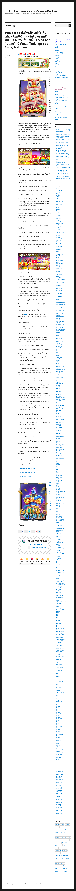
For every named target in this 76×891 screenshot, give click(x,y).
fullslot (56, 108)
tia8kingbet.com (59, 597)
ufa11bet (58, 611)
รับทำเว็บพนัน (58, 698)
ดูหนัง (56, 111)
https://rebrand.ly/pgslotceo (26, 468)
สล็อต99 (57, 720)
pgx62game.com (60, 496)
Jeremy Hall (35, 544)
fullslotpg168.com (60, 316)
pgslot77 (58, 486)
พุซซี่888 (58, 689)
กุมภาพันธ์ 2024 (59, 813)
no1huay (58, 438)
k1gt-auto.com (59, 365)
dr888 (57, 287)
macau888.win (59, 404)
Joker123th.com (59, 360)
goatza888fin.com (60, 330)
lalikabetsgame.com (60, 372)
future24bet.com (60, 321)
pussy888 (57, 58)
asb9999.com (59, 231)
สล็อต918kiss (59, 718)
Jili (56, 349)
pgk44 (57, 478)
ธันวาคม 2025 (59, 782)
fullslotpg (58, 315)
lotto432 (58, 388)
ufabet (57, 619)
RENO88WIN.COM (60, 520)
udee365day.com (60, 609)
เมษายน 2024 (59, 812)
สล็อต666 (58, 709)
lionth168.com (59, 377)
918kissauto (58, 214)
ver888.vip (58, 642)
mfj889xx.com (59, 418)
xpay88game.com (60, 656)
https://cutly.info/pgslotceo (26, 472)
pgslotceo (7, 55)
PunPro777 (58, 510)
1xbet (57, 199)
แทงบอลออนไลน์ (59, 757)
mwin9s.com (59, 427)
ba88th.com (58, 234)
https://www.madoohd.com (61, 92)
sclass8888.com (59, 542)
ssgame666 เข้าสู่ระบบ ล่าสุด (62, 580)
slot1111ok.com (59, 564)
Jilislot (57, 351)
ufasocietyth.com (60, 631)
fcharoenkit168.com (60, 302)
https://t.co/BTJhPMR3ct (50, 506)
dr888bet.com (59, 288)
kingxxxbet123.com (60, 369)
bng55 (57, 262)
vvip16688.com (59, 647)
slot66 (56, 49)
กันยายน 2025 (59, 787)
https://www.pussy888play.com (62, 99)
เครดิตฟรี (58, 745)
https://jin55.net (58, 46)
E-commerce (59, 291)
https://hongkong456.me (61, 117)
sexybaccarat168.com (61, 549)
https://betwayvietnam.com (61, 77)
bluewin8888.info (60, 260)
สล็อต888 (57, 55)
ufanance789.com (60, 628)
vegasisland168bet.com (61, 639)
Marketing (58, 411)
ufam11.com (58, 623)
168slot (57, 193)
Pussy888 (58, 514)
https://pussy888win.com (61, 100)
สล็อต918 (58, 717)
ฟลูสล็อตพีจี (58, 690)
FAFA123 (58, 299)
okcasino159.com (60, 443)
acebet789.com (59, 223)
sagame (56, 94)
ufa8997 (58, 616)
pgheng (57, 472)
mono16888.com (60, 422)
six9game (58, 556)
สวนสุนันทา (58, 739)
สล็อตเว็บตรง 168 (59, 734)
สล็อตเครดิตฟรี (59, 731)
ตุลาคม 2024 (58, 804)
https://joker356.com (60, 72)
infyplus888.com (60, 348)
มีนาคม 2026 (59, 777)
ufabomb (58, 620)
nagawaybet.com (60, 429)
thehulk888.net (59, 595)
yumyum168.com (60, 661)
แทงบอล (57, 756)
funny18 (56, 67)
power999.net (59, 502)
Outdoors (58, 450)
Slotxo (57, 567)
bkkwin (57, 259)
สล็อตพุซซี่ (58, 725)
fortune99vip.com (60, 310)
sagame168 (58, 533)
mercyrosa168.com (60, 416)
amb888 (58, 229)
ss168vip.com (59, 575)
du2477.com (59, 290)
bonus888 (58, 266)
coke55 (57, 281)
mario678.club (59, 408)
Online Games (59, 447)
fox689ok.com (59, 312)
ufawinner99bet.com (61, 633)
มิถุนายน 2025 (59, 791)
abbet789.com (59, 220)
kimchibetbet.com (60, 366)
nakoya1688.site (59, 430)
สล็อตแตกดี (58, 737)
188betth (58, 198)
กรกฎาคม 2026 (59, 771)
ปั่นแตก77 (58, 686)
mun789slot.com (60, 425)
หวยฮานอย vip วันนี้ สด (61, 742)
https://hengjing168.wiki (60, 44)
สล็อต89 (57, 715)
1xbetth (56, 66)
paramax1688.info (60, 458)
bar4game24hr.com (60, 238)
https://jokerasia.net (59, 78)
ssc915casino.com (60, 578)
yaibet (57, 658)
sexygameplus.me (60, 552)
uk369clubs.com (60, 634)
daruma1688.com (60, 284)
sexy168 (58, 545)
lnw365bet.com (59, 383)
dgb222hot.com (59, 285)
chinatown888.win (60, 279)
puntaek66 (58, 513)
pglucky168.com (59, 480)
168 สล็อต (58, 189)
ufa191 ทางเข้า (59, 612)
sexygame (58, 550)
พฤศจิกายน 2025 (59, 784)
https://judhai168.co (59, 52)
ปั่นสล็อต (57, 683)
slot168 (57, 566)
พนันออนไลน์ (58, 687)
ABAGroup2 (58, 218)
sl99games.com (59, 559)
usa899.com (59, 636)
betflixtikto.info (59, 246)
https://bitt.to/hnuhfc (24, 476)
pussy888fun (59, 516)
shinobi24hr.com (60, 553)
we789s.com (59, 651)
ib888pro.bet (59, 344)
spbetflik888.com (60, 570)
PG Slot (57, 463)
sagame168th (59, 535)
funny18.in (58, 319)
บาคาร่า (57, 678)
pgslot (56, 80)
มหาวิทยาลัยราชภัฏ (60, 692)
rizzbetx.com (59, 525)
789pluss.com (59, 206)
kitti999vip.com (59, 371)
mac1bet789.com (60, 400)
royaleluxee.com (59, 530)
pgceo (25, 314)
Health (57, 337)
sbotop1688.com (60, 541)
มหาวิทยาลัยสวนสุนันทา (61, 693)
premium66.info (60, 503)
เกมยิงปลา (58, 743)
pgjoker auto (59, 475)
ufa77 (57, 614)
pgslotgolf (58, 494)
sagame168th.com (60, 536)
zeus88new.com (59, 667)
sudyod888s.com (60, 583)
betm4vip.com (59, 249)
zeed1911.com (59, 664)
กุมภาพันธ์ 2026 (59, 779)
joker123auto (59, 357)
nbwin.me (58, 433)
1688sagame (59, 190)
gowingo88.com (59, 333)
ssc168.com (58, 577)
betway (57, 251)
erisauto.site (59, 296)
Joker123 (58, 355)
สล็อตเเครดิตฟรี (59, 736)
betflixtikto (58, 245)
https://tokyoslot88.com (60, 75)
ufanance (58, 626)
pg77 (57, 466)
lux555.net (58, 396)
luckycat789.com (60, 391)
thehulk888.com (60, 594)
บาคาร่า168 (58, 679)
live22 (56, 110)
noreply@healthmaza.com (38, 547)
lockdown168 (59, 385)
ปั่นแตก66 (58, 684)
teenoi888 (58, 591)
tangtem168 (58, 587)
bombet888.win (59, 263)
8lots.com (58, 207)
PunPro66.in (59, 508)
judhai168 (58, 363)
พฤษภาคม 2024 (59, 810)
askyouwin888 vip (60, 232)
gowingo (58, 332)
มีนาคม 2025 (59, 796)
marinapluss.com (60, 405)
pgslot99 (58, 489)
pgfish (57, 469)
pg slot (56, 103)
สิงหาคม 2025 (59, 788)
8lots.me (58, 210)
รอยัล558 (58, 697)
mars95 (57, 413)
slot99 (56, 47)
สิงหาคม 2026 (59, 770)
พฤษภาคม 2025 (59, 793)
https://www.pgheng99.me (61, 106)
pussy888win (59, 517)
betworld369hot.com (61, 254)
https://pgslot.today (59, 57)
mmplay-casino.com (61, 421)
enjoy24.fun (58, 295)
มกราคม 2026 (59, 780)
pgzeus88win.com (60, 497)
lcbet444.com (59, 374)
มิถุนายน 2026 (59, 773)
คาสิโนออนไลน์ (59, 670)
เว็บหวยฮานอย (59, 754)
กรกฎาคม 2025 (59, 790)
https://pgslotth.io (59, 71)
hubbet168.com (59, 340)
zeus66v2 (58, 665)
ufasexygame (59, 630)
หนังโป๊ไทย (57, 64)
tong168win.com (60, 600)
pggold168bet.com (60, 471)
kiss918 (56, 69)
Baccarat (58, 235)
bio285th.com (59, 256)
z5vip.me (58, 662)
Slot (57, 561)
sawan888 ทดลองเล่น (60, 538)
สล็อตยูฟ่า (58, 728)
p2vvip (57, 452)
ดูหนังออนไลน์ (58, 113)
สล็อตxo (57, 723)
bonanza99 (58, 265)
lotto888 (58, 390)
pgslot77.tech (59, 488)
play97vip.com (59, 499)
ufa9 (57, 617)
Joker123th (57, 834)
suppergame (59, 586)
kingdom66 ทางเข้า (60, 368)
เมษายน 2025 (59, 795)
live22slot (58, 382)
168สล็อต (58, 195)
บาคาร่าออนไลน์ (59, 681)
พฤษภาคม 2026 (59, 774)
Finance (58, 305)
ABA (57, 217)
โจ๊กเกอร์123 (57, 43)
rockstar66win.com (60, 528)
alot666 (58, 228)
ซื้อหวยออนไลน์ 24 (60, 672)
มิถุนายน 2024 (59, 809)
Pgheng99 (58, 474)
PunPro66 (58, 506)
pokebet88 (58, 500)
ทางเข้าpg (58, 676)
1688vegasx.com (60, 192)
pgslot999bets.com (60, 491)
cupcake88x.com (60, 282)
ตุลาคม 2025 (58, 785)
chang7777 (58, 277)
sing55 (56, 845)
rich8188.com (59, 524)
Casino (57, 276)
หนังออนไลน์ (58, 740)
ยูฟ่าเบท (57, 695)
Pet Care (58, 460)
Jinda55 (57, 352)
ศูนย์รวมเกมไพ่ (59, 701)
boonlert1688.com (60, 268)
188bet (57, 196)
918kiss (56, 91)
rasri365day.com (60, 519)
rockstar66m (59, 527)
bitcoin (57, 257)
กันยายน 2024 (59, 805)
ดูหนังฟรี (56, 114)
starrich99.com (59, 581)
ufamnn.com (59, 625)
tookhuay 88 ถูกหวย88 (61, 602)
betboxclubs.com (60, 243)
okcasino (58, 441)
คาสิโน (57, 669)
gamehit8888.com (60, 324)
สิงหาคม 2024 (59, 807)
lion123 (57, 376)
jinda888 (58, 354)
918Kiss (57, 212)
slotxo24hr (57, 61)
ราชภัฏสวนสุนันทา (60, 700)
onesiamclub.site (60, 446)
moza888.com (59, 424)
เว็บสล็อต (58, 751)
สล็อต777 (58, 711)
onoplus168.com (60, 449)
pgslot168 (58, 485)
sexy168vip (58, 547)
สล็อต (57, 703)
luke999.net (59, 394)
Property (58, 505)
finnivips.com (59, 309)
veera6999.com (59, 637)
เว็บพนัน (57, 748)
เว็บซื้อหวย (58, 746)
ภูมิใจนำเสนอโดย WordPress (36, 884)
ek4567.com (59, 293)
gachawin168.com (60, 323)
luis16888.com (59, 393)
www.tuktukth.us (60, 654)
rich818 (57, 522)
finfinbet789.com (60, 307)
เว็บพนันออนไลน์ (59, 750)
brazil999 (58, 270)
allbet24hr (58, 224)
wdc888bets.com (60, 648)
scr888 (57, 544)
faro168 (56, 116)
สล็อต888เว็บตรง (59, 714)
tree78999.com (59, 608)
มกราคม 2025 (59, 799)
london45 (58, 386)
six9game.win (59, 558)
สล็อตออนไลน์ (59, 729)
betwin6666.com (60, 252)
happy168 (58, 335)
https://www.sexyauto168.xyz (62, 60)
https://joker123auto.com (61, 96)
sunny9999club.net (60, 584)
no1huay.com (59, 439)
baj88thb (58, 237)
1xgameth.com (59, 201)
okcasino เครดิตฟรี (59, 837)
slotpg (56, 63)
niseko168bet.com (60, 436)
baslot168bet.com (60, 240)
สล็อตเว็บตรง (57, 50)
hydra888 (58, 343)
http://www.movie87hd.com (61, 97)
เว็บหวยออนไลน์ (59, 753)
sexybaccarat (58, 102)
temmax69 (58, 592)
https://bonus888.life (60, 53)
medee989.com (59, 415)
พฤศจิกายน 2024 (59, 802)
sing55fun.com (59, 555)
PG (56, 461)
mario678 (58, 407)
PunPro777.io (59, 511)
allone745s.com (59, 226)
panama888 (58, 453)
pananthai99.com (60, 455)
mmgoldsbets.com (60, 419)
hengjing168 (59, 338)
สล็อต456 (58, 706)
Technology (58, 589)
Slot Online (58, 563)
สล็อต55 (57, 707)
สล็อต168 (58, 704)
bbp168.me (58, 242)
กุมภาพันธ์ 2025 (59, 798)
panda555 (58, 457)
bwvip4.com (58, 271)
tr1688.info (58, 603)
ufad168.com (59, 622)
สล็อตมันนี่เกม (59, 726)
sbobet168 (58, 539)
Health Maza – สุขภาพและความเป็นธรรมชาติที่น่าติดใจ (31, 11)
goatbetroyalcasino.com (61, 329)
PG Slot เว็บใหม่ (59, 464)
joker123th (58, 358)
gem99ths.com (59, 326)
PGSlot (57, 483)
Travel (57, 606)
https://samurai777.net (60, 74)
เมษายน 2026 (59, 776)
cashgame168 (59, 274)
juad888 (58, 362)
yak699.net (58, 659)
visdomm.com (59, 645)
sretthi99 (58, 573)
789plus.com (59, 203)
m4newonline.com (60, 397)
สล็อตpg (57, 721)
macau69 (58, 402)
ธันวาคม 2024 (59, 801)
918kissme (58, 215)
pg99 (57, 468)
